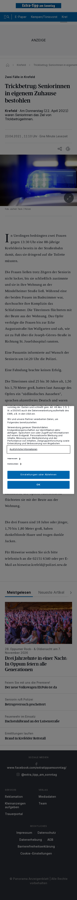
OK (38, 484)
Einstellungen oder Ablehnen (38, 474)
